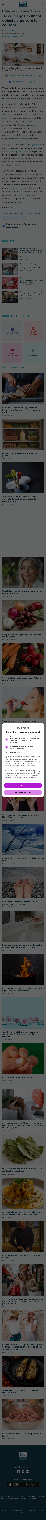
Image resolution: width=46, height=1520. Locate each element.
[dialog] (23, 760)
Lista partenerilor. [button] (26, 767)
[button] (23, 752)
